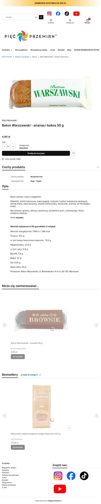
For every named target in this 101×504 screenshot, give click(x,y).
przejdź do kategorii (29, 375)
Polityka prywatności (10, 475)
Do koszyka (18, 357)
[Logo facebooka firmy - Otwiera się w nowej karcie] (58, 13)
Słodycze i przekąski (22, 57)
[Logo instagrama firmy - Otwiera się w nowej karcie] (49, 13)
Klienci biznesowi (9, 485)
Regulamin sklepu (9, 468)
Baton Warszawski (9, 120)
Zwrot (4, 477)
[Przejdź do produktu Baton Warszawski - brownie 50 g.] (41, 316)
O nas (4, 487)
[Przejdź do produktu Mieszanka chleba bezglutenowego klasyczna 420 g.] (41, 406)
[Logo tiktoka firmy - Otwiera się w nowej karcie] (66, 13)
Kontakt (5, 480)
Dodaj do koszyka (36, 153)
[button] (41, 17)
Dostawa (5, 470)
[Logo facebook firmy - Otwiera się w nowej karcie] (71, 475)
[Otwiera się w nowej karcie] (59, 488)
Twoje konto (7, 482)
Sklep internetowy (47, 501)
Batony (34, 57)
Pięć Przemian (7, 57)
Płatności (5, 473)
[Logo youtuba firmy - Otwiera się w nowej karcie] (76, 13)
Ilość (4, 142)
